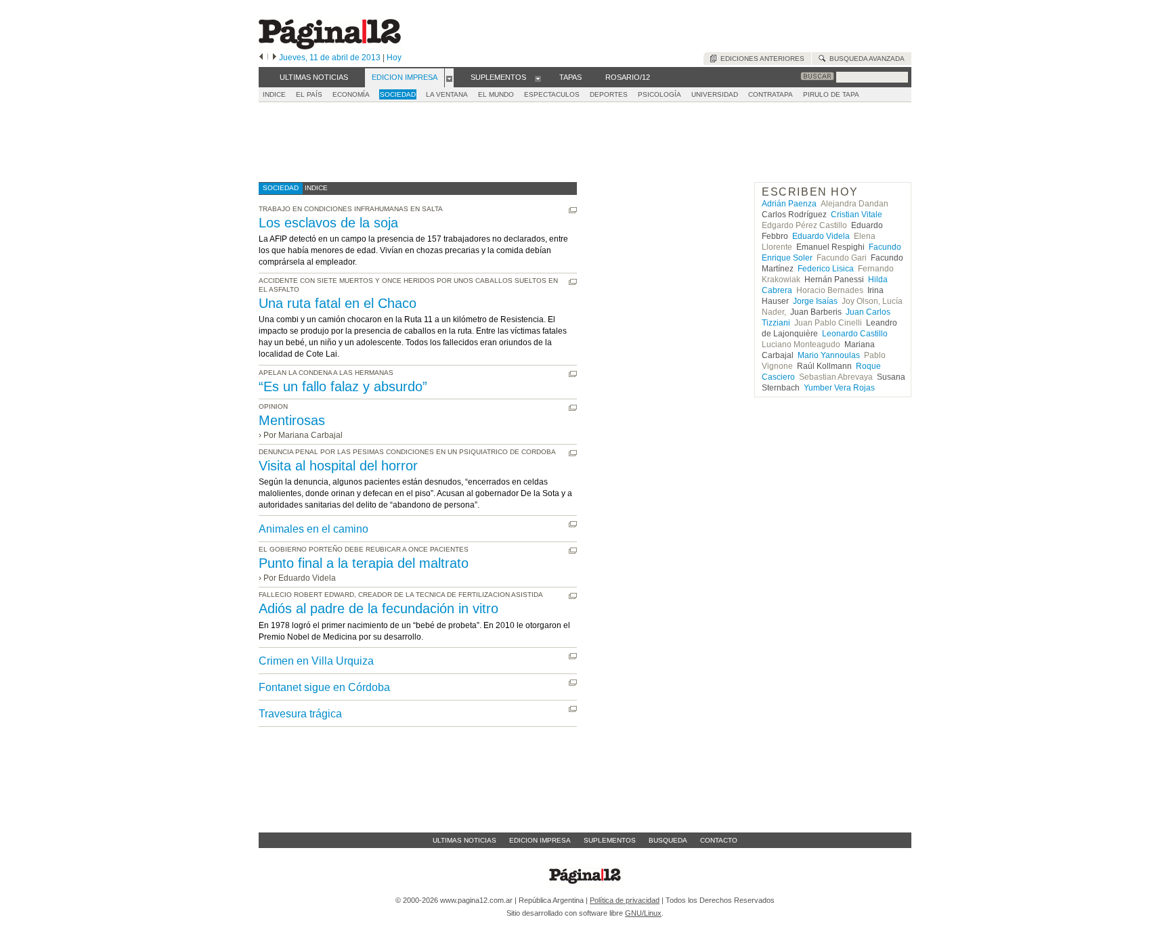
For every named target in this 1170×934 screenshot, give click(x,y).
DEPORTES (609, 94)
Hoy (394, 57)
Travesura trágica (300, 713)
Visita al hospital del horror (338, 465)
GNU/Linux (643, 913)
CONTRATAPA (770, 94)
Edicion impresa (540, 840)
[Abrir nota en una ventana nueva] (573, 210)
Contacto (718, 840)
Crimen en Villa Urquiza (316, 661)
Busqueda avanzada (865, 58)
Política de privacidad (624, 900)
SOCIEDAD (398, 94)
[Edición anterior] (261, 57)
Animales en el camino (313, 529)
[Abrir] (449, 77)
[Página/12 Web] (330, 46)
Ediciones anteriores (760, 58)
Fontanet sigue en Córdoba (324, 687)
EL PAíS (309, 94)
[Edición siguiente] (274, 57)
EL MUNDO (496, 94)
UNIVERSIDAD (714, 94)
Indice (274, 94)
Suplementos (610, 840)
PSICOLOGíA (659, 94)
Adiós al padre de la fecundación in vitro (378, 608)
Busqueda (668, 840)
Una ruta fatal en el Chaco (337, 303)
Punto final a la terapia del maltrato (364, 563)
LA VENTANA (447, 94)
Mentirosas (292, 420)
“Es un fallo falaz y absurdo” (343, 386)
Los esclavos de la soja (328, 222)
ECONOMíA (351, 94)
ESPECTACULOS (552, 94)
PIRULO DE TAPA (831, 94)
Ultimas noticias (464, 840)
